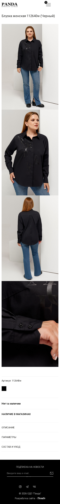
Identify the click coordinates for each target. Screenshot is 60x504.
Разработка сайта (25, 498)
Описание (8, 427)
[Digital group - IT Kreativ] (41, 498)
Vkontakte (34, 486)
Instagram (20, 486)
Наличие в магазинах (16, 414)
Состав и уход (11, 446)
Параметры (9, 437)
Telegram (27, 486)
